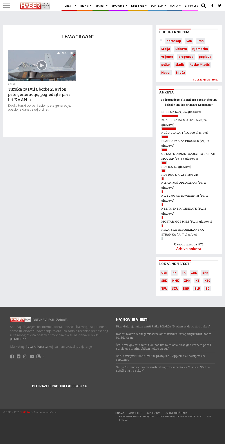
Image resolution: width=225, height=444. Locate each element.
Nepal (166, 72)
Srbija (165, 49)
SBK (164, 280)
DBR (186, 288)
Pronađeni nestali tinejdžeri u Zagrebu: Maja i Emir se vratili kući (160, 416)
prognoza (186, 57)
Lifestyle (137, 5)
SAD (189, 41)
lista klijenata (37, 346)
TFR (164, 288)
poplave (205, 57)
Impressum (153, 413)
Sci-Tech (157, 5)
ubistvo (181, 49)
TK (184, 272)
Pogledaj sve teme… (205, 80)
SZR (175, 288)
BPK (205, 272)
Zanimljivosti (195, 5)
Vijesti (69, 5)
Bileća (180, 72)
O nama (119, 413)
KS (197, 280)
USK (164, 272)
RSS (209, 416)
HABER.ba (18, 339)
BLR (197, 288)
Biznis (84, 5)
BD (207, 288)
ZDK (194, 272)
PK (174, 272)
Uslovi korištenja (176, 413)
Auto (174, 5)
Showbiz (118, 5)
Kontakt (124, 420)
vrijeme (167, 57)
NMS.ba (26, 412)
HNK (175, 280)
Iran (201, 41)
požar (165, 64)
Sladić (179, 64)
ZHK (187, 280)
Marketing (135, 413)
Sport (100, 5)
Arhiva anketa (188, 248)
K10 (207, 280)
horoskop (174, 41)
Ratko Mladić (200, 64)
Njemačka (200, 49)
